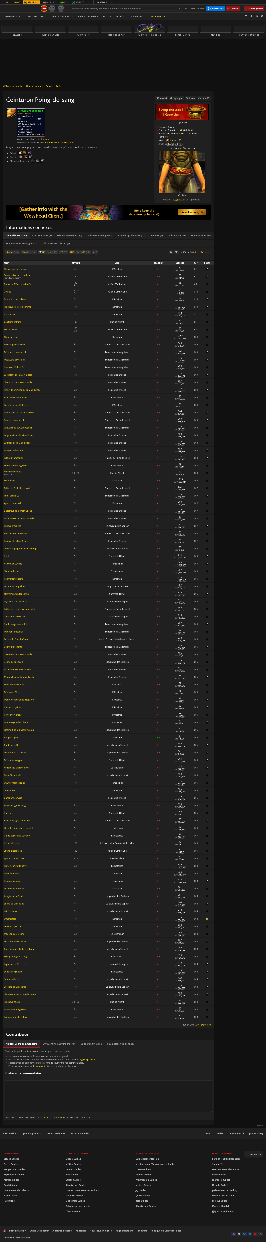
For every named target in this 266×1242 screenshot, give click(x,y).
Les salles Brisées (117, 374)
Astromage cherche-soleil (16, 767)
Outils (207, 1133)
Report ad (259, 1126)
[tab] (16, 235)
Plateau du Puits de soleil (117, 344)
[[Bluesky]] (244, 1234)
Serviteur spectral (12, 926)
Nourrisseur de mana (14, 888)
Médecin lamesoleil (13, 631)
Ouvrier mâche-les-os (14, 782)
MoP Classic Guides (77, 1153)
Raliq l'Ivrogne (11, 737)
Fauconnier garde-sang (15, 397)
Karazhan (117, 306)
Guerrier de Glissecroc (15, 616)
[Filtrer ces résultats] (176, 252)
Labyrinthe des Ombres (117, 661)
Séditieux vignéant (13, 971)
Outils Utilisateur (39, 1230)
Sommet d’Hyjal (117, 556)
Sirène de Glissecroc (14, 903)
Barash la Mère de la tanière (18, 284)
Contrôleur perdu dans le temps (20, 948)
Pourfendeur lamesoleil (15, 533)
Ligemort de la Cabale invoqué (19, 729)
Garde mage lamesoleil (15, 624)
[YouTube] (255, 1234)
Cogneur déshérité (13, 646)
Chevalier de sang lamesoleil (18, 427)
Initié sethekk (10, 911)
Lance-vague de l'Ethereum (17, 722)
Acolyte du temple (13, 563)
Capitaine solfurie (12, 321)
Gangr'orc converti (13, 797)
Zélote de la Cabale (13, 661)
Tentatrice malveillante (15, 299)
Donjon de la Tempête (117, 586)
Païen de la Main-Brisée (16, 541)
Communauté (137, 16)
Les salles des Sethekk (117, 548)
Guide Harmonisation (147, 1158)
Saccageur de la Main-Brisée (18, 374)
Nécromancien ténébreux (16, 593)
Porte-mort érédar (13, 714)
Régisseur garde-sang (15, 805)
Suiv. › (197, 252)
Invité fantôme (11, 873)
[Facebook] (250, 1234)
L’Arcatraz (117, 269)
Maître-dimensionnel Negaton (19, 699)
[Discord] (233, 1234)
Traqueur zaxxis (12, 1001)
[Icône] (11, 113)
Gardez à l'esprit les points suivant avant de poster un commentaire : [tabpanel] (51, 1084)
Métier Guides (11, 1179)
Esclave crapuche (12, 525)
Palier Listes (11, 1195)
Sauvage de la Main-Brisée (17, 442)
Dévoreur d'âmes (12, 692)
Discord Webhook (62, 16)
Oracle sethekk (11, 979)
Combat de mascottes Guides (82, 1190)
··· (89, 2)
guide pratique (88, 1059)
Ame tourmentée (12, 471)
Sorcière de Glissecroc (15, 986)
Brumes (80, 2)
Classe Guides (11, 1158)
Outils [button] (107, 16)
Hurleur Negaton (12, 707)
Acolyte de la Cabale (14, 896)
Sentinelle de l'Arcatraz (15, 684)
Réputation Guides (76, 1185)
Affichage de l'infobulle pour (31, 142)
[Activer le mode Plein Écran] (246, 16)
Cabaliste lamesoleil (14, 420)
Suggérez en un (180, 199)
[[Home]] (21, 8)
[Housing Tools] (31, 1133)
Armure (39, 85)
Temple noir (117, 563)
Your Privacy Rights (101, 1230)
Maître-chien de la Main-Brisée (19, 677)
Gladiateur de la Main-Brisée (18, 654)
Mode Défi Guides (75, 1200)
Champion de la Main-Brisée (18, 382)
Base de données (88, 16)
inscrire (59, 1117)
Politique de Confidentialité (166, 1230)
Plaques (49, 85)
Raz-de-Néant (117, 321)
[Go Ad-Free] (158, 16)
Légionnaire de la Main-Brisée (19, 435)
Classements (73, 1211)
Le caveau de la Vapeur (117, 525)
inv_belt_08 (175, 140)
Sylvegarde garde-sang (15, 956)
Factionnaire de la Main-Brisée (19, 518)
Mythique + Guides (14, 1174)
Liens (192, 98)
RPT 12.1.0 (52, 8)
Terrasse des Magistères (117, 352)
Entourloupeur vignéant (15, 465)
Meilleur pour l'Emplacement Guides (155, 1164)
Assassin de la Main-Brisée (17, 669)
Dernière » (206, 252)
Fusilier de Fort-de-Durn (16, 639)
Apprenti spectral (12, 503)
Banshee (8, 813)
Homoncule (10, 314)
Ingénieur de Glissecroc (15, 964)
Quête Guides (73, 1179)
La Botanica (117, 397)
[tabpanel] (108, 637)
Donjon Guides (73, 1169)
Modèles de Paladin (223, 1195)
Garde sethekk (11, 745)
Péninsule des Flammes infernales (117, 843)
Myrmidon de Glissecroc (16, 601)
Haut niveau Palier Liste (225, 1169)
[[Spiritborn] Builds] (223, 1211)
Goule (7, 556)
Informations (13, 16)
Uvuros (7, 291)
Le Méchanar (117, 767)
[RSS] (260, 1234)
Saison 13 (217, 1164)
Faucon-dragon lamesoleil (17, 820)
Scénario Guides (74, 1195)
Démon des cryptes (14, 760)
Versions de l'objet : (27, 139)
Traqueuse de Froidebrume (17, 306)
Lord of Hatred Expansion (226, 1158)
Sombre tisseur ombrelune (17, 275)
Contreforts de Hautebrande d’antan (117, 639)
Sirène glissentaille (13, 850)
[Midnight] (9, 1200)
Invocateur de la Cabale (15, 1016)
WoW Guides (11, 1153)
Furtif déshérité (11, 495)
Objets (29, 85)
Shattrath (117, 737)
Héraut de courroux (13, 843)
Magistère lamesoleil (14, 359)
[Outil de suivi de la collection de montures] (108, 212)
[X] (239, 1234)
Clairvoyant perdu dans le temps (20, 994)
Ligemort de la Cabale (15, 752)
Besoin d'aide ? (17, 1230)
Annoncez (81, 1230)
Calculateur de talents (16, 1190)
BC (65, 2)
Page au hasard (124, 1230)
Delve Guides (11, 1164)
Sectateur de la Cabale (15, 941)
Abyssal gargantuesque (15, 269)
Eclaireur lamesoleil (13, 457)
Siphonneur (9, 480)
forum (39, 1066)
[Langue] (262, 16)
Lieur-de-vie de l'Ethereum (17, 405)
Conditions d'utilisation (17, 1237)
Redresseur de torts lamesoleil (19, 412)
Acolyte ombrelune (13, 450)
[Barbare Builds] (221, 1179)
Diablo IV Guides (221, 1153)
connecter (44, 1117)
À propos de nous (62, 1230)
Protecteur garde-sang (15, 865)
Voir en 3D (203, 98)
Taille (58, 85)
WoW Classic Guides (147, 1153)
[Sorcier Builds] (220, 1206)
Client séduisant (12, 571)
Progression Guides (14, 1169)
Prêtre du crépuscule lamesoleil (19, 609)
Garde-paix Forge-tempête (17, 835)
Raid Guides (10, 1185)
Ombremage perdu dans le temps (21, 548)
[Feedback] (256, 16)
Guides (120, 16)
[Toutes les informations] (7, 2)
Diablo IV (106, 2)
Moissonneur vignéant (15, 1009)
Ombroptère (10, 918)
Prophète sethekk (13, 775)
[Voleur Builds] (220, 1200)
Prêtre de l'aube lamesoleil (17, 488)
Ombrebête (9, 790)
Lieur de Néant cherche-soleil (18, 828)
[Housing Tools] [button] (36, 16)
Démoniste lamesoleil (15, 352)
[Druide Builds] (220, 1185)
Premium (142, 1230)
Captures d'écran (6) (182, 148)
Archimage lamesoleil (14, 344)
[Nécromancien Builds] (224, 1190)
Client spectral (11, 337)
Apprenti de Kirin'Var (14, 858)
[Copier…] (171, 252)
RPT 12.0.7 (61, 8)
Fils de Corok (10, 329)
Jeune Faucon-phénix (14, 586)
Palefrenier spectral (13, 578)
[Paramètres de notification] (251, 16)
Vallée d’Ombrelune (117, 276)
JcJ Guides (140, 1190)
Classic (51, 2)
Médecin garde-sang (14, 933)
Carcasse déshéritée (14, 367)
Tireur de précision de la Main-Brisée (22, 389)
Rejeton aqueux (12, 880)
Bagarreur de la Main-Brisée (18, 510)
